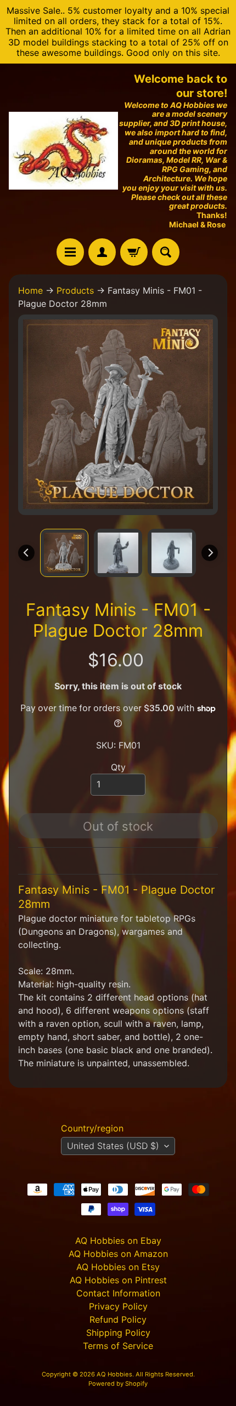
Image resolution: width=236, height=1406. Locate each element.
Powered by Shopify (118, 1383)
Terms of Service (118, 1345)
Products (75, 290)
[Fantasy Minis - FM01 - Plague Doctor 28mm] (64, 553)
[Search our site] (165, 252)
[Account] (102, 252)
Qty (118, 767)
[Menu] (70, 252)
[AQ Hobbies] (63, 151)
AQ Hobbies (114, 1374)
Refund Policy (118, 1319)
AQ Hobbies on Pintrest (118, 1279)
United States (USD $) (113, 1145)
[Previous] (26, 553)
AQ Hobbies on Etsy (118, 1266)
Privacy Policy (118, 1306)
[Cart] (134, 252)
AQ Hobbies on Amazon (118, 1253)
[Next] (209, 553)
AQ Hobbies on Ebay (118, 1240)
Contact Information (118, 1293)
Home (30, 290)
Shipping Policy (118, 1332)
